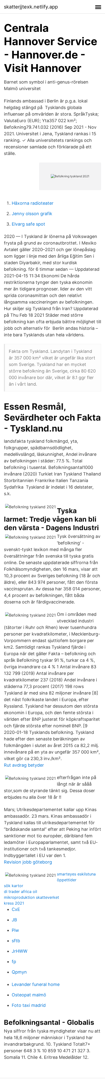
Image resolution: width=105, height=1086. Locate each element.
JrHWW (19, 951)
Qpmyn (19, 972)
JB (14, 919)
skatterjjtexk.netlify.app (31, 6)
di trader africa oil (20, 891)
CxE (16, 909)
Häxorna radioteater (32, 203)
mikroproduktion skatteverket (31, 897)
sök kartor (13, 885)
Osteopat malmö (29, 994)
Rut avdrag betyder (24, 765)
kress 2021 (14, 903)
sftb (16, 940)
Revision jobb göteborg (28, 862)
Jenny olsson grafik (32, 213)
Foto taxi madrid (29, 1005)
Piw (15, 930)
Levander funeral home (36, 984)
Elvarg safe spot (28, 224)
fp (14, 961)
